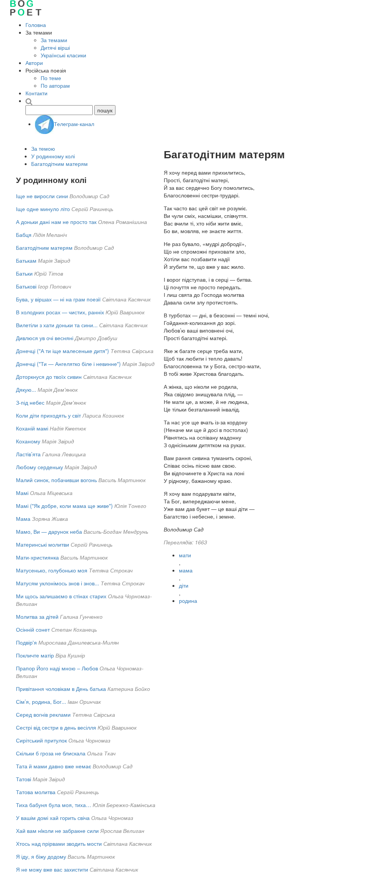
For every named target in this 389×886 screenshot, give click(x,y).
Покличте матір (35, 655)
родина (188, 600)
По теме (51, 78)
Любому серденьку (39, 467)
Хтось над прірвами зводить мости (59, 843)
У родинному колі (53, 156)
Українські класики (63, 55)
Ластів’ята (28, 454)
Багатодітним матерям (59, 163)
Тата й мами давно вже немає (53, 766)
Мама (23, 518)
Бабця (24, 234)
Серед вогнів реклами (43, 714)
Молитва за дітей (37, 616)
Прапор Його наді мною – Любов (57, 668)
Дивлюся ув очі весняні (44, 338)
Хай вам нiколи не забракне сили (57, 830)
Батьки (24, 273)
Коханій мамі (32, 428)
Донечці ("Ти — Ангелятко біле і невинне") (68, 363)
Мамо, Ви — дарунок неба (49, 531)
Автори (34, 62)
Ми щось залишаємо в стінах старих (61, 596)
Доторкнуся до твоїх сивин (49, 376)
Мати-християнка (37, 557)
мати (185, 555)
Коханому (28, 441)
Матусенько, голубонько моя (51, 570)
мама (186, 570)
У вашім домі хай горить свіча (53, 817)
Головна (35, 24)
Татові (23, 779)
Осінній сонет (33, 629)
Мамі (22, 493)
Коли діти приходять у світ (48, 415)
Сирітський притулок (41, 740)
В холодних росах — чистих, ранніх (60, 312)
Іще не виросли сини (42, 196)
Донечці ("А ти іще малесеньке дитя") (62, 351)
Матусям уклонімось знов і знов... (57, 583)
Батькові (26, 286)
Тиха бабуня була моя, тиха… (53, 805)
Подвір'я (26, 642)
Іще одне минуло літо (43, 209)
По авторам (55, 85)
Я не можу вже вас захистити (52, 869)
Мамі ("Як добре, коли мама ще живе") (64, 505)
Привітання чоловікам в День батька (61, 688)
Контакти (36, 93)
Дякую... (26, 389)
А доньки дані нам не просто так (56, 221)
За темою (43, 148)
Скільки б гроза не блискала (50, 753)
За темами (54, 40)
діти (183, 585)
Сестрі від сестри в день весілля (56, 727)
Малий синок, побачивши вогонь (56, 480)
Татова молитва (35, 792)
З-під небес (30, 402)
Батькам (26, 260)
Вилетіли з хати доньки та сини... (57, 325)
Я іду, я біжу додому (41, 856)
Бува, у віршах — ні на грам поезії (58, 299)
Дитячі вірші (55, 47)
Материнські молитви (42, 544)
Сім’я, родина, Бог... (41, 701)
